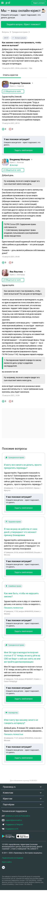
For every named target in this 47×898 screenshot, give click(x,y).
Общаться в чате (13, 91)
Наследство (13, 713)
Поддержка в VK (11, 829)
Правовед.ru (9, 787)
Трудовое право (14, 522)
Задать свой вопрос (23, 150)
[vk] (3, 867)
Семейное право (14, 586)
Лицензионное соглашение (12, 858)
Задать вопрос (39, 3)
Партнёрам (8, 804)
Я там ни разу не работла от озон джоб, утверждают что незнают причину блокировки (20, 532)
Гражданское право (20, 32)
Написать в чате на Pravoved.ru (17, 816)
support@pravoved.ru (13, 820)
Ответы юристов (10, 75)
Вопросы (5, 32)
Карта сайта (7, 862)
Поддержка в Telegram (14, 824)
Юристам (7, 798)
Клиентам (8, 792)
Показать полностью (13, 608)
